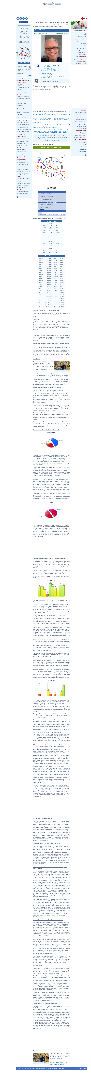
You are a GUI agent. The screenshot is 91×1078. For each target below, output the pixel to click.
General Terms (35, 1068)
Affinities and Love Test (22, 100)
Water (48, 71)
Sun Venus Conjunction (22, 143)
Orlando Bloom (53, 113)
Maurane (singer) (58, 131)
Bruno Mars (65, 119)
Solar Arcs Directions (21, 117)
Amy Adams (83, 140)
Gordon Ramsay (82, 153)
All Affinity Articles (22, 196)
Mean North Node (51, 206)
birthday (64, 138)
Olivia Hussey (44, 131)
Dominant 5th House (21, 151)
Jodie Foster (42, 119)
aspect (48, 138)
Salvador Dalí (42, 114)
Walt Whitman (51, 131)
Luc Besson (47, 126)
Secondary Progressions (22, 115)
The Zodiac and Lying (22, 181)
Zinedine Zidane (82, 142)
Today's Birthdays (82, 133)
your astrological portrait (49, 375)
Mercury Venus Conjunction (23, 138)
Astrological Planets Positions (79, 137)
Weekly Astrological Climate (23, 160)
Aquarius (54, 69)
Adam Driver (83, 146)
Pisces (48, 69)
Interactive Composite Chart (23, 107)
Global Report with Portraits (80, 59)
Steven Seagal (55, 120)
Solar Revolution (82, 54)
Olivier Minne (64, 126)
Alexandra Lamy (66, 129)
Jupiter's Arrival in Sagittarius (23, 171)
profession (44, 138)
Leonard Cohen (82, 151)
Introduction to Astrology (22, 122)
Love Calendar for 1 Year (80, 63)
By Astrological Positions (80, 121)
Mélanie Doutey (66, 131)
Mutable (54, 71)
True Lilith (42, 207)
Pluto (55, 70)
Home (18, 1068)
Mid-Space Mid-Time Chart (23, 108)
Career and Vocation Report (80, 38)
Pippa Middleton (36, 131)
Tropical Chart (43, 204)
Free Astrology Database (80, 112)
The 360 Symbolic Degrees (23, 92)
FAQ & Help (54, 1068)
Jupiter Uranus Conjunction (23, 166)
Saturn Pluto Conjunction (22, 169)
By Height (80, 128)
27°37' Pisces (50, 66)
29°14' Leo (49, 68)
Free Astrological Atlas (22, 89)
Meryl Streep (47, 113)
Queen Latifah (40, 126)
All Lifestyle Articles (23, 187)
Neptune (51, 70)
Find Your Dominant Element (23, 91)
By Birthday (79, 126)
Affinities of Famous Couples (23, 195)
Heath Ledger (40, 113)
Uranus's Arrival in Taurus (22, 173)
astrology (36, 371)
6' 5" (58, 76)
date (60, 138)
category (56, 138)
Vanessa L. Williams (55, 126)
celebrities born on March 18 (51, 127)
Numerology (43, 74)
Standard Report (82, 58)
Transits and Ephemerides (24, 25)
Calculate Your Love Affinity (23, 96)
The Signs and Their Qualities (23, 183)
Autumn (84, 45)
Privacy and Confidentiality (45, 1068)
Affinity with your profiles (63, 33)
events (46, 137)
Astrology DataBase (42, 135)
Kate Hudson (40, 120)
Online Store (61, 1068)
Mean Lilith (48, 207)
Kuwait (42, 132)
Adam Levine (50, 124)
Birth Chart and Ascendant (23, 85)
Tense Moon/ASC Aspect (22, 141)
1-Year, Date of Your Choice (80, 47)
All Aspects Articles (23, 145)
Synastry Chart (20, 105)
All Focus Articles (80, 154)
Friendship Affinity (21, 101)
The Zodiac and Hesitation (23, 178)
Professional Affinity (21, 103)
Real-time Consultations (81, 114)
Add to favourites (39, 33)
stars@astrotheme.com (38, 87)
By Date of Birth (82, 124)
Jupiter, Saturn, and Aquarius (23, 167)
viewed (57, 140)
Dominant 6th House (21, 153)
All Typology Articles (23, 156)
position (52, 138)
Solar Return (20, 114)
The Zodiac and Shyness (22, 180)
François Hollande (56, 119)
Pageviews (43, 77)
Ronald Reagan (47, 120)
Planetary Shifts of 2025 (22, 164)
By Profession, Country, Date (79, 123)
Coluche (68, 113)
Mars (48, 70)
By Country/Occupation (81, 132)
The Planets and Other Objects (24, 129)
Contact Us (23, 1068)
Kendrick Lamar (61, 113)
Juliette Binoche (49, 114)
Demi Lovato (83, 147)
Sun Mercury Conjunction (22, 139)
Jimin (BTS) (48, 119)
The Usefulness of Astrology (23, 124)
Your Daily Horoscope (22, 82)
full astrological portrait (59, 1062)
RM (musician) (83, 144)
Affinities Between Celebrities (23, 98)
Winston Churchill (58, 129)
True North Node (44, 206)
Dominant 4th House (21, 149)
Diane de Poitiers (37, 132)
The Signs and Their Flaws (23, 185)
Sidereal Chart (50, 204)
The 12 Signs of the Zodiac (23, 127)
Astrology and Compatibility (23, 191)
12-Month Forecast (82, 52)
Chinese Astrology (42, 73)
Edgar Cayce (57, 124)
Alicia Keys (35, 114)
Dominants (43, 70)
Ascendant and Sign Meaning (23, 87)
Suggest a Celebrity (81, 115)
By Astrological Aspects (81, 119)
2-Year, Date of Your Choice (80, 48)
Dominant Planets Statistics (80, 135)
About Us (29, 1068)
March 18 (53, 64)
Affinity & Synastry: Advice (22, 193)
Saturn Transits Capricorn (22, 174)
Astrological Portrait (82, 36)
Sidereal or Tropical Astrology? (24, 125)
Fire (51, 71)
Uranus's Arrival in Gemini (22, 162)
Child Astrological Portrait (80, 39)
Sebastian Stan (82, 149)
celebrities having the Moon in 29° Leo (60, 132)
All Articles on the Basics (24, 131)
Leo (51, 69)
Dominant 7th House (21, 154)
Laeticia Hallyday (64, 124)
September (83, 43)
